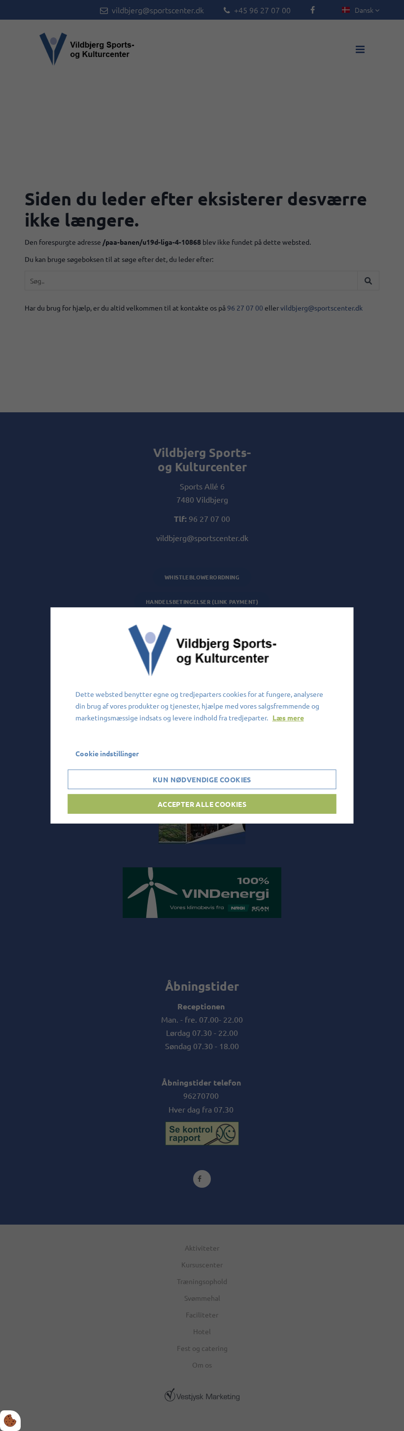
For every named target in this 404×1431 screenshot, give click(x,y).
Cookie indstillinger (107, 753)
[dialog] (202, 715)
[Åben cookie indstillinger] (10, 1420)
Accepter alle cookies (202, 804)
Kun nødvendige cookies (202, 779)
